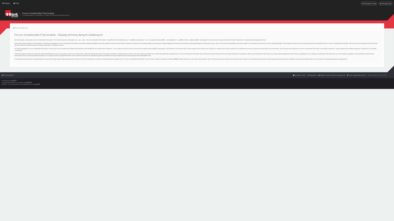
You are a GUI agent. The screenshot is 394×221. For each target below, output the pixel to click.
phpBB (13, 81)
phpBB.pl (28, 82)
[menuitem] (16, 3)
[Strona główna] (11, 14)
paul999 (37, 84)
